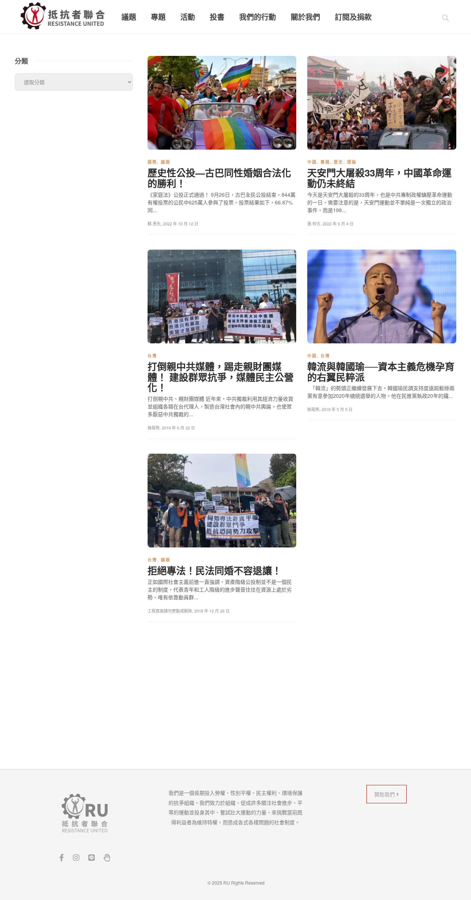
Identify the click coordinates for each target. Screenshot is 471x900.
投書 (217, 17)
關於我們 (305, 17)
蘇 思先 (154, 223)
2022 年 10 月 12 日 (180, 223)
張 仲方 (314, 223)
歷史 (338, 162)
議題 (128, 17)
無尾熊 (154, 428)
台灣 (152, 355)
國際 (152, 162)
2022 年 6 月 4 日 (338, 223)
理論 (352, 162)
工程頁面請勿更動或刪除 (170, 611)
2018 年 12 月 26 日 (212, 611)
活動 (187, 17)
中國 (312, 162)
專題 (158, 17)
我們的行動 (257, 17)
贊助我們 (385, 794)
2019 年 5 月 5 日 (337, 409)
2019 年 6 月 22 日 (178, 428)
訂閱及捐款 (353, 17)
